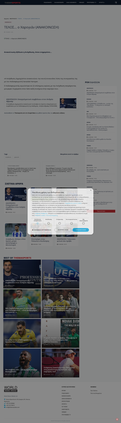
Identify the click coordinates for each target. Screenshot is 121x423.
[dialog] (60, 211)
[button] (41, 230)
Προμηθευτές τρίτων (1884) (73, 203)
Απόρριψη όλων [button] (63, 230)
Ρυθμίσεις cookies (40, 215)
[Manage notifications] (117, 419)
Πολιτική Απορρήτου (52, 215)
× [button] (90, 190)
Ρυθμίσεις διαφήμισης (41, 213)
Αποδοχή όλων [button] (81, 230)
